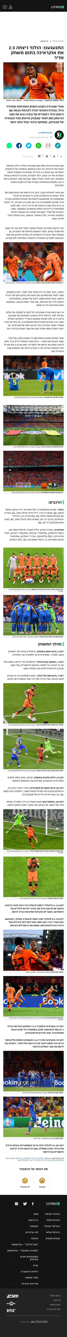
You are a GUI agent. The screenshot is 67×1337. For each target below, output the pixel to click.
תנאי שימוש (31, 1277)
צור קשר (56, 1300)
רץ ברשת (33, 1220)
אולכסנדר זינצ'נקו (44, 1158)
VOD (36, 1214)
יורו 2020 (44, 41)
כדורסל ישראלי (52, 1226)
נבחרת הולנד (45, 1160)
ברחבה (34, 1238)
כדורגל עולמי (58, 41)
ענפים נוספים (53, 1238)
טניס (35, 1265)
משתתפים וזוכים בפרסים (29, 1258)
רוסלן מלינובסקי (23, 1160)
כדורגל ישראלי (52, 1214)
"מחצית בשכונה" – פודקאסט (22, 1250)
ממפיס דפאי (10, 1158)
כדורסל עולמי (53, 1232)
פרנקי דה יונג (35, 1160)
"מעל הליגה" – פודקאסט (25, 1244)
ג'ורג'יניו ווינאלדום (30, 1158)
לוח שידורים (31, 1232)
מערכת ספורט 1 (45, 133)
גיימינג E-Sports (29, 1271)
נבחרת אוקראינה (57, 1160)
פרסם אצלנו (55, 1296)
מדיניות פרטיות (30, 1283)
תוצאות (34, 1226)
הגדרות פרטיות (53, 1309)
